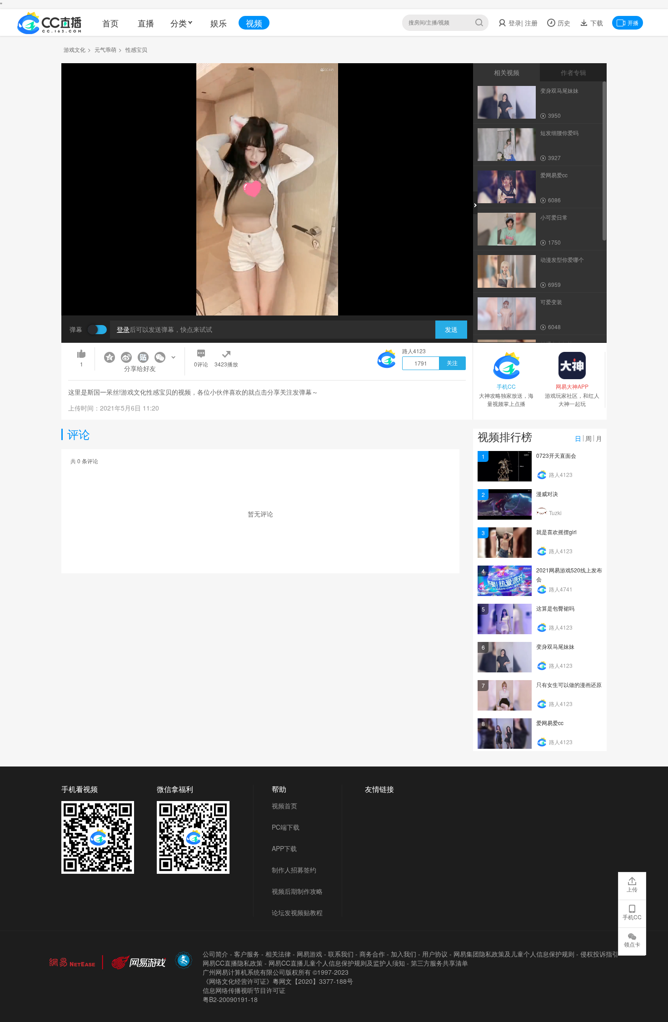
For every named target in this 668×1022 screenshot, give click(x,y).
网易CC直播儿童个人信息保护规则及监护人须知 (337, 962)
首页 (110, 23)
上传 (632, 889)
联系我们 (341, 953)
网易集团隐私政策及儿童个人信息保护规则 (514, 953)
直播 (146, 23)
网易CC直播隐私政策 (233, 962)
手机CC (632, 917)
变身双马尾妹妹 (555, 646)
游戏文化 (74, 49)
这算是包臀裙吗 (555, 608)
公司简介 (215, 953)
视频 (254, 23)
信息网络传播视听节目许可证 (244, 990)
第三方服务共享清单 (439, 962)
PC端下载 (285, 827)
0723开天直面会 (556, 455)
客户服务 (246, 953)
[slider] (267, 294)
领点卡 (632, 944)
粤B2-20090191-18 (230, 999)
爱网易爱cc (549, 722)
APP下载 (284, 848)
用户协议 (435, 953)
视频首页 (284, 805)
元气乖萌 (105, 49)
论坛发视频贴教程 (297, 912)
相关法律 (278, 953)
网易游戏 (309, 953)
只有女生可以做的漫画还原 (569, 684)
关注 (452, 363)
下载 (595, 22)
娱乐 (218, 23)
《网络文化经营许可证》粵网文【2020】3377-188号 (278, 981)
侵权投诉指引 (599, 953)
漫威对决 (547, 493)
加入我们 (403, 953)
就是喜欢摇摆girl (556, 532)
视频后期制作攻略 (297, 891)
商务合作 (372, 953)
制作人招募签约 (294, 870)
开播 (633, 22)
